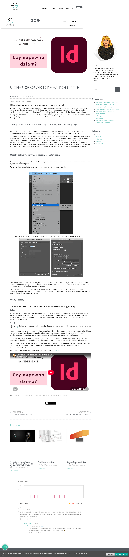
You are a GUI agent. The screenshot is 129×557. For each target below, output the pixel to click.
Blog (61, 8)
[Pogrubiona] (25, 496)
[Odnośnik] (53, 496)
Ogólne (98, 141)
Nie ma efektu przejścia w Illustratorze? (76, 463)
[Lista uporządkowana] (39, 496)
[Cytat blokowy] (46, 496)
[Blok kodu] (49, 496)
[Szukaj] (117, 89)
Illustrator (99, 137)
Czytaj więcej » (14, 470)
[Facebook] (77, 7)
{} (57, 496)
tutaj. (17, 328)
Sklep (53, 8)
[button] (50, 403)
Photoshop (99, 143)
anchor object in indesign (21, 395)
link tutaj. (59, 350)
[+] (62, 496)
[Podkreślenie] (32, 496)
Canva (98, 134)
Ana (30, 523)
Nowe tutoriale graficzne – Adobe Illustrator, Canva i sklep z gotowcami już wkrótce (22, 464)
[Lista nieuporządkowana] (42, 496)
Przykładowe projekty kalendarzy (46, 463)
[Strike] (35, 496)
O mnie (44, 8)
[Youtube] (79, 7)
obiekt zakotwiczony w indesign (56, 395)
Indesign (99, 139)
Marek (42, 526)
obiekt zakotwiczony (38, 395)
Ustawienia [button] (110, 554)
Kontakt (69, 8)
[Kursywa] (29, 496)
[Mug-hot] (81, 7)
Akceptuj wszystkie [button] (121, 554)
